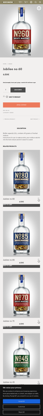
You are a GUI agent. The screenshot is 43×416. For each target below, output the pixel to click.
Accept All (21, 401)
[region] (21, 400)
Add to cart (7, 204)
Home (4, 64)
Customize (21, 407)
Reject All (21, 412)
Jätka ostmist (21, 105)
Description (21, 128)
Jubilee (10, 64)
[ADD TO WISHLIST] (39, 200)
